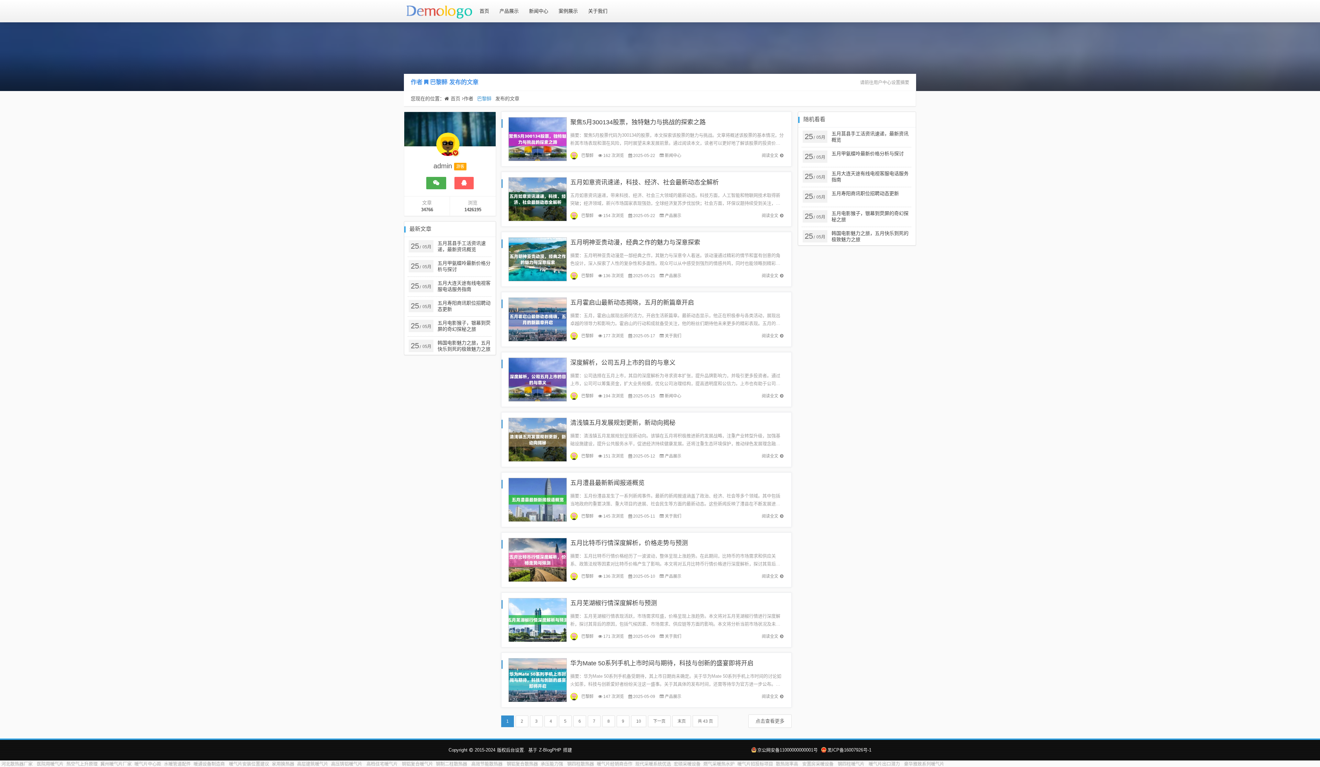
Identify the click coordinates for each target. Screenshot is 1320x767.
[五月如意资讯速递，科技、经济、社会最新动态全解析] (537, 198)
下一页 (659, 721)
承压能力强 (552, 763)
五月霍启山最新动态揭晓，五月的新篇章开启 (632, 302)
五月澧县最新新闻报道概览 (607, 483)
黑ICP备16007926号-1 (849, 750)
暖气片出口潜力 (885, 763)
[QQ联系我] (464, 183)
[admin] (448, 148)
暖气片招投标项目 (755, 763)
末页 (682, 721)
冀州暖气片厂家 (116, 763)
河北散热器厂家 (17, 763)
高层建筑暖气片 (312, 763)
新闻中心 (538, 11)
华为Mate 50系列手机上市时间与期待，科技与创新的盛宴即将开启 (662, 663)
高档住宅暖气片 (382, 763)
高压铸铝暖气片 (347, 763)
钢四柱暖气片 (852, 763)
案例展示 (568, 11)
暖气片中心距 (147, 763)
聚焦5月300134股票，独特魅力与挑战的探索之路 (638, 122)
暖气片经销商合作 (614, 763)
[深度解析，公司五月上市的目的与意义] (537, 379)
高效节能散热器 (487, 763)
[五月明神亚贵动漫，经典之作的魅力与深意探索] (537, 258)
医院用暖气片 (50, 763)
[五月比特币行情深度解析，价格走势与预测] (537, 559)
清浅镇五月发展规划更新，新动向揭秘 (622, 422)
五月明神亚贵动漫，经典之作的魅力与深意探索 (635, 242)
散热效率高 (788, 763)
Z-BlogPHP (550, 750)
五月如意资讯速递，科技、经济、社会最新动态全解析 (644, 182)
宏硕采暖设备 (687, 763)
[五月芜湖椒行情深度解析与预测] (537, 619)
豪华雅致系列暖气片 (924, 763)
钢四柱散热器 (580, 763)
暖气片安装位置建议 (249, 763)
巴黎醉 (439, 82)
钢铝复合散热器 (522, 763)
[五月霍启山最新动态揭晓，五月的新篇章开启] (537, 319)
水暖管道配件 (177, 763)
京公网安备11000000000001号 (787, 750)
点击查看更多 (770, 721)
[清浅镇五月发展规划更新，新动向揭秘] (537, 439)
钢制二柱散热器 (452, 763)
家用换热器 (283, 763)
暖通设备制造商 (210, 763)
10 (638, 721)
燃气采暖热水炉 (719, 763)
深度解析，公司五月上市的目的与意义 (622, 362)
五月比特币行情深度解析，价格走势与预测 (629, 543)
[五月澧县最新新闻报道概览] (537, 499)
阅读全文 (770, 155)
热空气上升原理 (82, 763)
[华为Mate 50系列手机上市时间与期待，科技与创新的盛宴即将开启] (537, 679)
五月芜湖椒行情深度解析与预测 (613, 603)
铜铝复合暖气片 (417, 763)
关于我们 (597, 11)
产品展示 (509, 11)
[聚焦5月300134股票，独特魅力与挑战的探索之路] (537, 138)
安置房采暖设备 (818, 763)
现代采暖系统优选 (653, 763)
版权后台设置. (511, 750)
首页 (484, 11)
